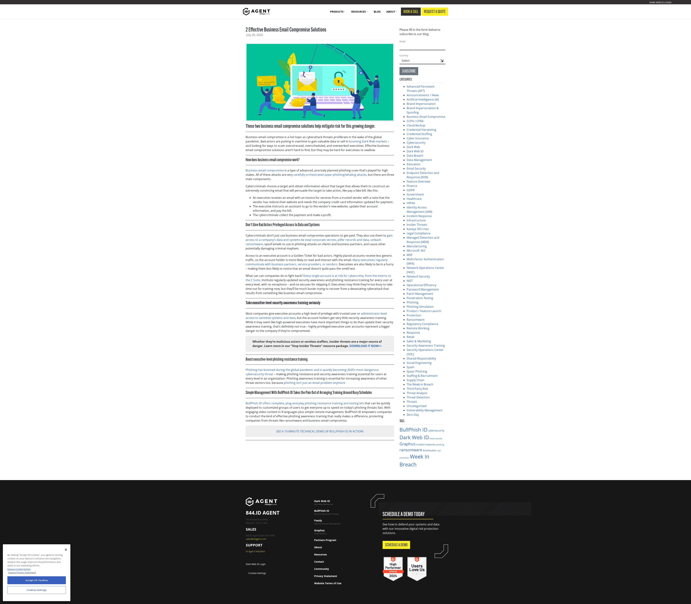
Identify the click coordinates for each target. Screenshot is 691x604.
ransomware (410, 449)
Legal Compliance (418, 233)
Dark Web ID (415, 151)
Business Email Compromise (426, 117)
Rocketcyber (429, 450)
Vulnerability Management (424, 410)
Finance (412, 186)
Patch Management (420, 294)
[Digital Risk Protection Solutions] (256, 11)
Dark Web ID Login (660, 2)
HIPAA (411, 203)
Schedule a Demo (396, 545)
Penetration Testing (420, 298)
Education (413, 164)
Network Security (418, 276)
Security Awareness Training (426, 346)
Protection (414, 315)
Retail (410, 337)
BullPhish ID (413, 429)
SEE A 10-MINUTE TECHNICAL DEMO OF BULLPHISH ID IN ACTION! (319, 431)
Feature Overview (418, 181)
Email (402, 41)
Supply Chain (415, 380)
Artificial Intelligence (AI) (423, 99)
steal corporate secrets (320, 240)
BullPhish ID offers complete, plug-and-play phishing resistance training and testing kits (305, 403)
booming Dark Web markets (368, 141)
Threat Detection (418, 397)
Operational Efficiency (421, 285)
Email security (436, 438)
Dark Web (413, 147)
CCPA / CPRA (415, 121)
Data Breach (415, 156)
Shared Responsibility (421, 358)
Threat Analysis (417, 393)
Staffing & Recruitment (422, 376)
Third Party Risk (417, 389)
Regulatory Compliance (422, 324)
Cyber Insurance (418, 138)
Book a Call (410, 12)
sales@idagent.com (256, 539)
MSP (410, 255)
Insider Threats (417, 225)
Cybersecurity (416, 143)
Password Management (423, 289)
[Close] (66, 550)
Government (415, 194)
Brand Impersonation (421, 104)
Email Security (416, 169)
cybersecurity (436, 430)
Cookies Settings (257, 573)
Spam (410, 367)
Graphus (407, 443)
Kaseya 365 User (418, 229)
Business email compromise (265, 170)
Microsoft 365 (416, 251)
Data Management (419, 160)
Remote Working (418, 328)
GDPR (411, 190)
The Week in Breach (420, 384)
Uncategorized (416, 406)
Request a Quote (435, 12)
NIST (410, 281)
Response (413, 333)
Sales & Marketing (419, 341)
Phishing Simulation (420, 307)
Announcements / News (423, 95)
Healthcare (414, 199)
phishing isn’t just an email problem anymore (314, 383)
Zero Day (413, 415)
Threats (412, 402)
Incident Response (419, 216)
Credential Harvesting (422, 130)
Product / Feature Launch (424, 311)
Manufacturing (417, 246)
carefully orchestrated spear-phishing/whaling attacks (330, 175)
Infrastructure (416, 220)
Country (403, 55)
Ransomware (415, 320)
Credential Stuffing (420, 134)
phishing (440, 444)
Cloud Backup (416, 125)
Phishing (412, 302)
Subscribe (409, 71)
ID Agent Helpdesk (255, 551)
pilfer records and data (353, 240)
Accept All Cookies (37, 580)
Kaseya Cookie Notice (18, 569)
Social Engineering (419, 363)
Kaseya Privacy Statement (22, 572)
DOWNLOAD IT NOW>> (365, 346)
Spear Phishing (417, 371)
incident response (425, 444)
